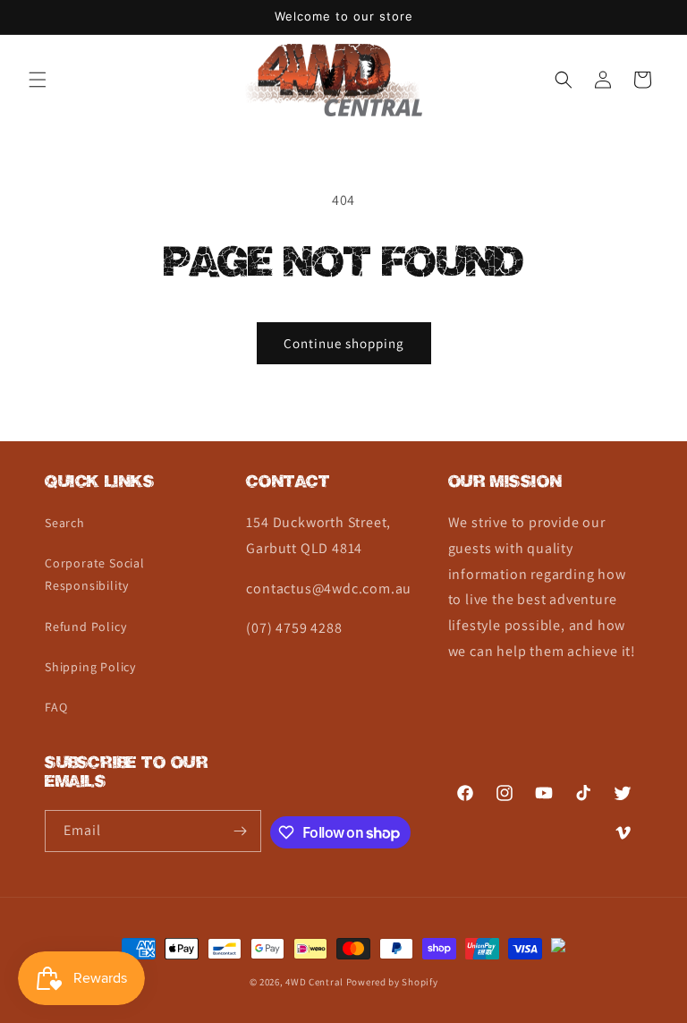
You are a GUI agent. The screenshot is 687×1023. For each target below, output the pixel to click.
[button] (37, 79)
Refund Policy (85, 626)
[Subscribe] (240, 831)
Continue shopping (344, 343)
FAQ (56, 707)
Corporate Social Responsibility (95, 574)
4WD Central (314, 982)
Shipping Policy (90, 667)
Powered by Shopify (392, 982)
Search (65, 523)
